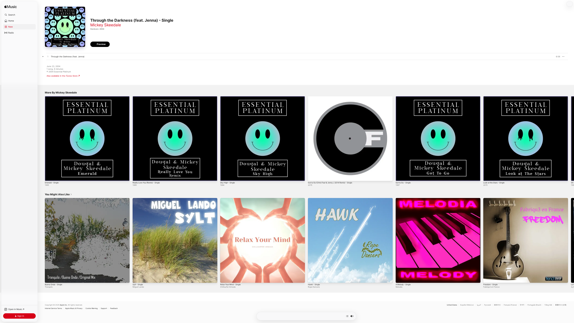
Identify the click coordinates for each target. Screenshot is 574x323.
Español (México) (467, 305)
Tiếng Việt (548, 305)
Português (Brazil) (534, 305)
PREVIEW (557, 56)
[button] (19, 14)
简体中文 (497, 305)
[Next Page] (571, 138)
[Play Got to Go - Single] (399, 177)
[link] (58, 194)
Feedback (114, 308)
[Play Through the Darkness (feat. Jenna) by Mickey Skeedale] (48, 56)
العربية (479, 305)
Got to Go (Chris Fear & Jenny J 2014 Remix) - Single (332, 97)
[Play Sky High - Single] (224, 177)
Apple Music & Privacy (73, 308)
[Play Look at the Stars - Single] (487, 177)
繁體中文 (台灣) (561, 305)
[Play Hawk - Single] (311, 279)
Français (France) (510, 305)
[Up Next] (347, 316)
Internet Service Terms (53, 308)
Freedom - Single (491, 199)
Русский (487, 305)
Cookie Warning (92, 308)
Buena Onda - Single (54, 199)
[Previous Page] (42, 138)
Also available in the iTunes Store (62, 76)
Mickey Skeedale (105, 25)
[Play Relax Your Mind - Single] (224, 279)
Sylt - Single (138, 199)
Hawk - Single (314, 199)
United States (452, 305)
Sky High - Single (228, 97)
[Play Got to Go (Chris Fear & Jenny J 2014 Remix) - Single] (311, 177)
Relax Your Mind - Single (231, 199)
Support (104, 308)
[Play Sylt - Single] (136, 279)
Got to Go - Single (404, 97)
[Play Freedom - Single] (487, 279)
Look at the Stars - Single (495, 97)
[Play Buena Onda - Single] (48, 279)
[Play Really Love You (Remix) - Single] (136, 177)
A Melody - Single (404, 199)
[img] (10, 7)
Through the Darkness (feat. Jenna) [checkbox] (67, 56)
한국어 (522, 305)
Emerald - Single (52, 97)
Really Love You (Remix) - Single (148, 97)
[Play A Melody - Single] (399, 279)
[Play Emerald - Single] (48, 177)
